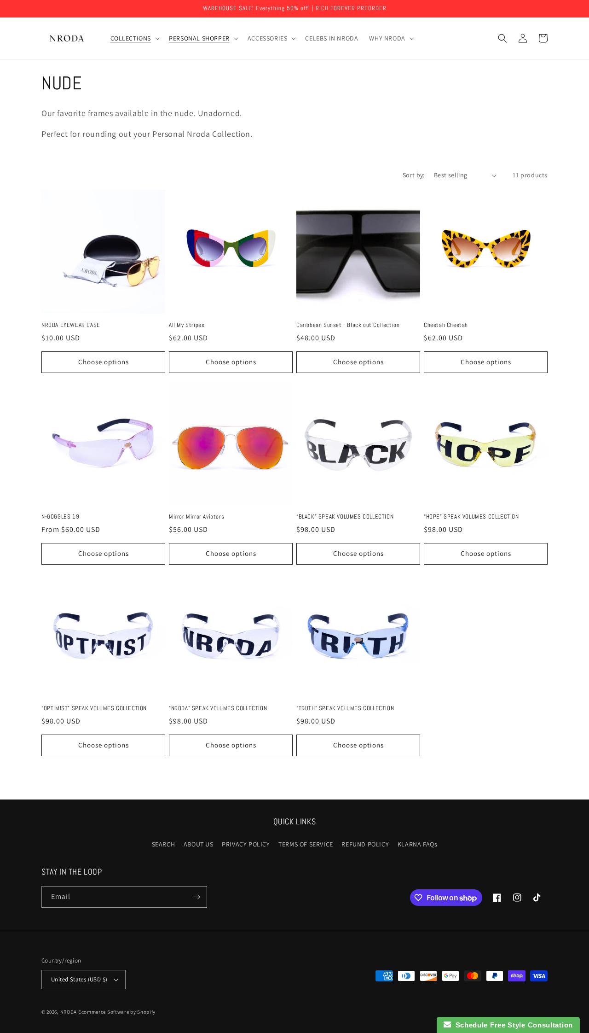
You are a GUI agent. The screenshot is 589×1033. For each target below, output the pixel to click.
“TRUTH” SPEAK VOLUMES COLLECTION (345, 708)
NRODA (68, 1012)
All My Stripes (186, 325)
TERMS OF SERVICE (305, 844)
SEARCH (163, 844)
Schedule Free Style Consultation (512, 1025)
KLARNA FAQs (418, 844)
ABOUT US (199, 844)
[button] (134, 38)
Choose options (103, 361)
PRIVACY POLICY (246, 844)
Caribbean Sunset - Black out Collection (347, 325)
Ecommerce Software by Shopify (117, 1012)
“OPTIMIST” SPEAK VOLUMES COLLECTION (94, 708)
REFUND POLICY (365, 844)
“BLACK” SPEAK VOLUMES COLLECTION (344, 516)
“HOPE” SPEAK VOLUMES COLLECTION (471, 516)
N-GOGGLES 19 (60, 516)
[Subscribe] (196, 897)
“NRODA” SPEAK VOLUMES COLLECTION (218, 708)
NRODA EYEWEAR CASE (70, 325)
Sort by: (414, 175)
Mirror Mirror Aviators (196, 516)
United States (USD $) (79, 979)
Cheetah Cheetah (446, 325)
